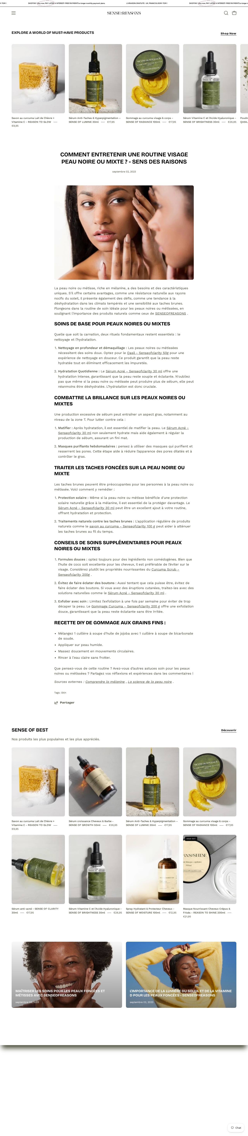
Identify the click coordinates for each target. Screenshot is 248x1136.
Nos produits (22, 1089)
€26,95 (232, 121)
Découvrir (228, 730)
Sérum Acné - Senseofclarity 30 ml (134, 371)
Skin (63, 692)
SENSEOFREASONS (170, 313)
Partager (67, 702)
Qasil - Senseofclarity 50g (148, 353)
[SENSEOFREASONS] (124, 13)
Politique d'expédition (75, 1102)
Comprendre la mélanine (105, 682)
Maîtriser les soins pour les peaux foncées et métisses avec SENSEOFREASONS (60, 993)
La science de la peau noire (150, 682)
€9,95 (15, 125)
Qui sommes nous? (27, 1082)
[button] (226, 13)
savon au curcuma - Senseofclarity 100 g (122, 526)
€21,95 (187, 916)
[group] (124, 86)
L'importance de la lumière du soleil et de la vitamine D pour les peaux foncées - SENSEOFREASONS (181, 993)
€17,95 (111, 121)
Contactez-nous (24, 1095)
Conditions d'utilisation (76, 1109)
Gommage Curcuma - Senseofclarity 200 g (125, 606)
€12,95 (173, 912)
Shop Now (228, 33)
